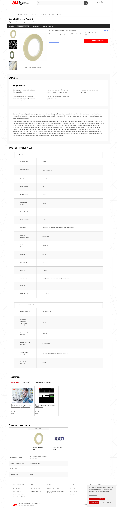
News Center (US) (35, 488)
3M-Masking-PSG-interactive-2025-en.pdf (45, 406)
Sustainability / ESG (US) (19, 496)
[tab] (15, 382)
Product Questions (74, 488)
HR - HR (99, 2)
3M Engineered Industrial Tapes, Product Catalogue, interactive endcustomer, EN (21, 406)
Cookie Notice (93, 495)
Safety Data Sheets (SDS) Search (55, 488)
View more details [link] (54, 42)
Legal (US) (21, 503)
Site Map (72, 494)
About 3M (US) (16, 488)
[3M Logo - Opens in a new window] (22, 3)
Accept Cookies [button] (94, 502)
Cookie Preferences (35, 503)
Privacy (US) (27, 503)
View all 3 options (97, 40)
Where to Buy (73, 491)
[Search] (86, 3)
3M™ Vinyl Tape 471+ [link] (57, 448)
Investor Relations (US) (18, 494)
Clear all (106, 30)
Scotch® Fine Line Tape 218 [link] (37, 448)
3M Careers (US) (17, 491)
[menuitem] (11, 26)
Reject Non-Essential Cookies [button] (97, 499)
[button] (105, 502)
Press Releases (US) (36, 491)
